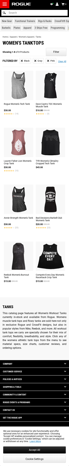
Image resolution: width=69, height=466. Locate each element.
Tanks (38, 37)
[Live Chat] (52, 4)
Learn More (35, 441)
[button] (4, 13)
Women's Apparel (26, 37)
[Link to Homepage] (21, 4)
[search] (34, 13)
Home (5, 37)
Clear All (62, 61)
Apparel (13, 37)
